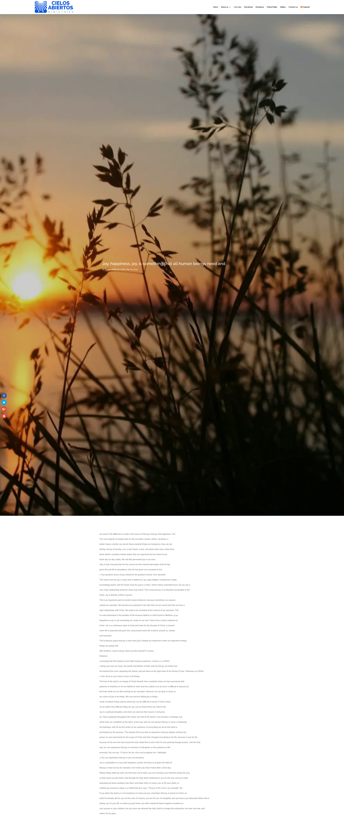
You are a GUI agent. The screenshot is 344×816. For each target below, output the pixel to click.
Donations (260, 7)
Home (215, 7)
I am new (237, 7)
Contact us (293, 7)
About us (224, 7)
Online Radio (272, 7)
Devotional (248, 7)
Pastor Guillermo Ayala (115, 269)
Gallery (283, 7)
